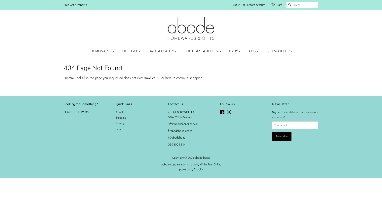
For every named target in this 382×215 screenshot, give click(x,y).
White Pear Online (210, 164)
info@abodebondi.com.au (183, 124)
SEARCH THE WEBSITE (78, 112)
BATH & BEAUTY (161, 51)
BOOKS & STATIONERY (201, 51)
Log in (237, 5)
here (168, 77)
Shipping (121, 118)
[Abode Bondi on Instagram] (229, 113)
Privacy (120, 123)
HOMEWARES (101, 51)
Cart (279, 5)
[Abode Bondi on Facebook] (222, 113)
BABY (234, 51)
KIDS (252, 51)
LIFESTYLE (130, 51)
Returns (120, 129)
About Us (121, 112)
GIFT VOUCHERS (279, 51)
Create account (256, 5)
